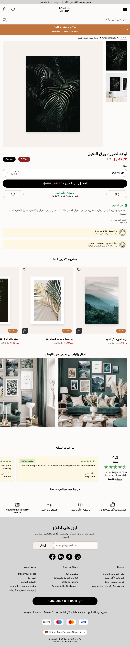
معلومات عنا (72, 573)
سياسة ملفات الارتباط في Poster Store (64, 612)
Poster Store (72, 639)
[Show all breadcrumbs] (123, 37)
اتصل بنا (32, 577)
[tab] (13, 9)
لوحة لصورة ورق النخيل (87, 37)
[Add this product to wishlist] (13, 194)
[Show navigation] (125, 9)
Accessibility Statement (65, 585)
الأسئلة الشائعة (28, 581)
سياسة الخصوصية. (32, 612)
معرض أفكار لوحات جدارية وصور (107, 585)
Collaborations (70, 581)
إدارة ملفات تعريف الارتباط (22, 589)
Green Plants (109, 37)
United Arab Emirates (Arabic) (65, 632)
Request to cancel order (22, 585)
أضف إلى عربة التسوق (65, 183)
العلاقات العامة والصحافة (66, 577)
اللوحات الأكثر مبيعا (114, 577)
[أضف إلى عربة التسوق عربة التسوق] (79, 331)
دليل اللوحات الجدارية (113, 573)
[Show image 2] (116, 87)
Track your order (27, 573)
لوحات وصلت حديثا (114, 581)
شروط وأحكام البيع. (97, 612)
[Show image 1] (116, 56)
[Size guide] (116, 194)
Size (125, 166)
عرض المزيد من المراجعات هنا (65, 489)
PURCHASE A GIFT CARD (62, 601)
